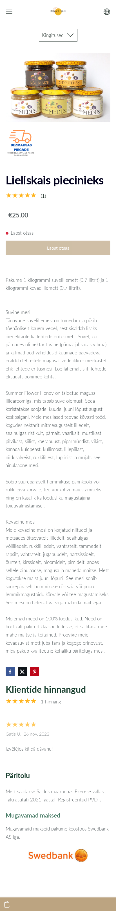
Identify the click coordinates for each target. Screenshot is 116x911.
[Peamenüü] (9, 11)
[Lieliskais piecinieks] (21, 143)
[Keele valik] (107, 11)
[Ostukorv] (7, 904)
